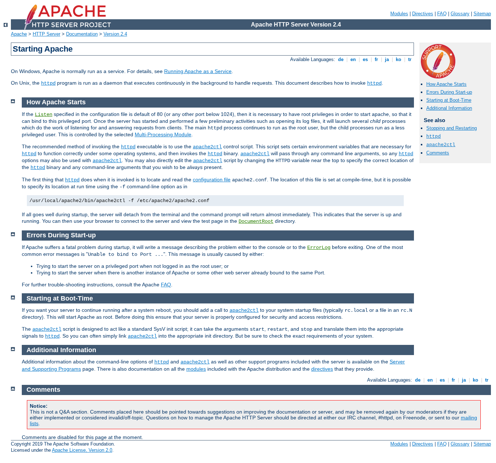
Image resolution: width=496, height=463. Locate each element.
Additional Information (449, 108)
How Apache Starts (446, 84)
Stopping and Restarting (451, 128)
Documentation (82, 34)
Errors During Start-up (449, 92)
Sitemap (482, 13)
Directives (422, 13)
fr (376, 59)
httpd (48, 83)
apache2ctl (440, 145)
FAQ (442, 13)
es (365, 59)
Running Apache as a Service (198, 71)
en (353, 59)
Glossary (460, 13)
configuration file (212, 179)
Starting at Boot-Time (448, 100)
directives (322, 369)
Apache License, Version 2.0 (82, 450)
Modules (399, 13)
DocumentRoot (256, 221)
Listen (43, 114)
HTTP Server (46, 34)
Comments (437, 153)
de (341, 59)
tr (410, 59)
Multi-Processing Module (163, 134)
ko (398, 59)
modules (196, 369)
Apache (19, 34)
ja (386, 59)
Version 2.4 (115, 34)
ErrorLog (318, 247)
